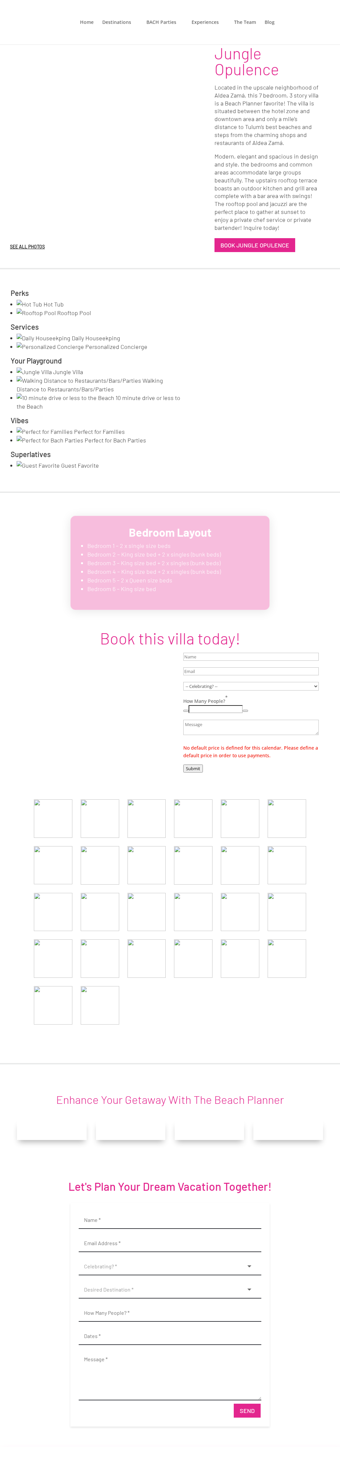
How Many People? (205, 699)
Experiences (205, 22)
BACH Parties (161, 22)
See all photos (27, 246)
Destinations (116, 22)
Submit (193, 768)
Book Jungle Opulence (254, 245)
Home (87, 22)
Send (247, 1410)
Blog (270, 22)
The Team (245, 22)
